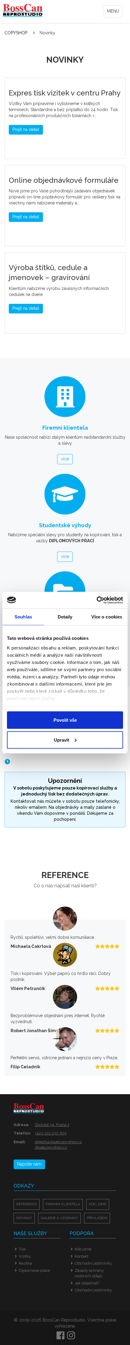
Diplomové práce (34, 1270)
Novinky (24, 1218)
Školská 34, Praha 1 (52, 1124)
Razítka (25, 1263)
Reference (26, 1204)
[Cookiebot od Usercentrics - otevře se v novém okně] (96, 600)
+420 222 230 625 (51, 1133)
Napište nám (29, 1164)
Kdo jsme (97, 1204)
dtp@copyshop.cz (51, 1147)
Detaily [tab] (65, 616)
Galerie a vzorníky (59, 1218)
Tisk (22, 1249)
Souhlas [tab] (23, 616)
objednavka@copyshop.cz (58, 1142)
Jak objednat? (87, 1283)
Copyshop (16, 32)
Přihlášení (97, 1218)
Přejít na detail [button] (25, 129)
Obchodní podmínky (93, 1263)
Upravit (61, 739)
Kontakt (81, 1256)
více (65, 458)
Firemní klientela (63, 1204)
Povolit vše (65, 720)
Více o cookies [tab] (106, 616)
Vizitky (25, 1256)
